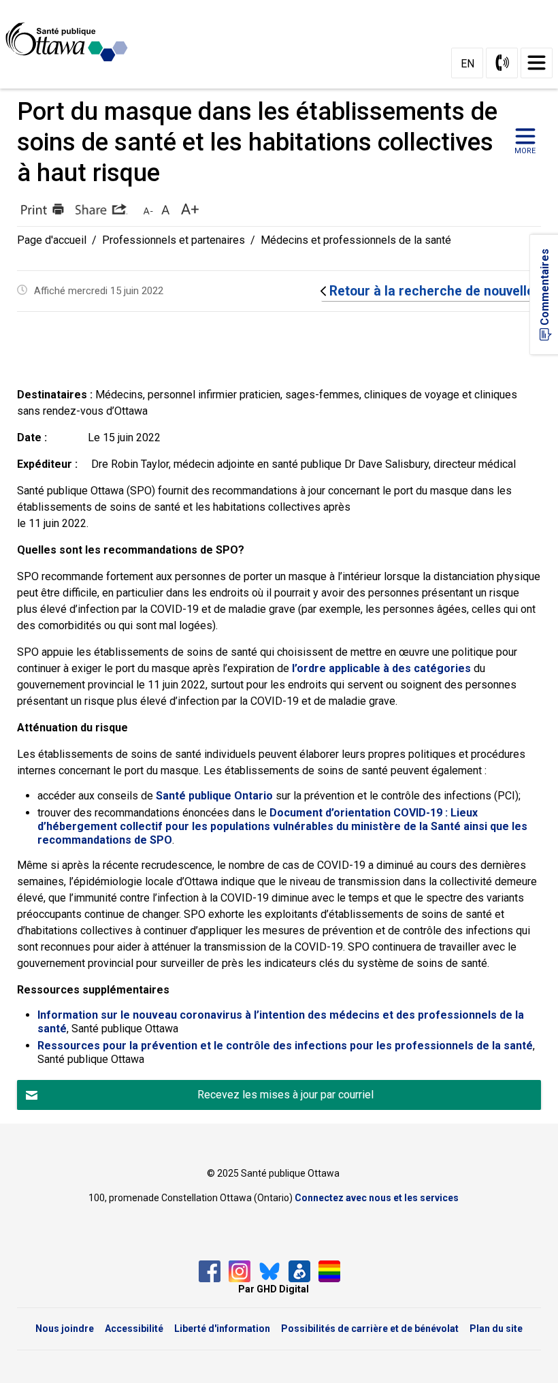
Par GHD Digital (273, 1289)
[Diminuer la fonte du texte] (148, 209)
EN (467, 63)
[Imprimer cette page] (41, 209)
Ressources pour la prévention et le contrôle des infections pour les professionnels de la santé (285, 1045)
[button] (101, 209)
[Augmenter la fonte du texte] (165, 209)
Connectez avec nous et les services (377, 1197)
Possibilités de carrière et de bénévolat (370, 1328)
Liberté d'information (222, 1328)
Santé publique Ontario (214, 795)
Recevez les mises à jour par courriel (285, 1094)
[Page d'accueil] (72, 42)
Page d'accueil (51, 240)
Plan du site (496, 1328)
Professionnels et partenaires (173, 240)
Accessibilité (134, 1328)
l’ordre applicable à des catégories (381, 668)
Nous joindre (64, 1328)
